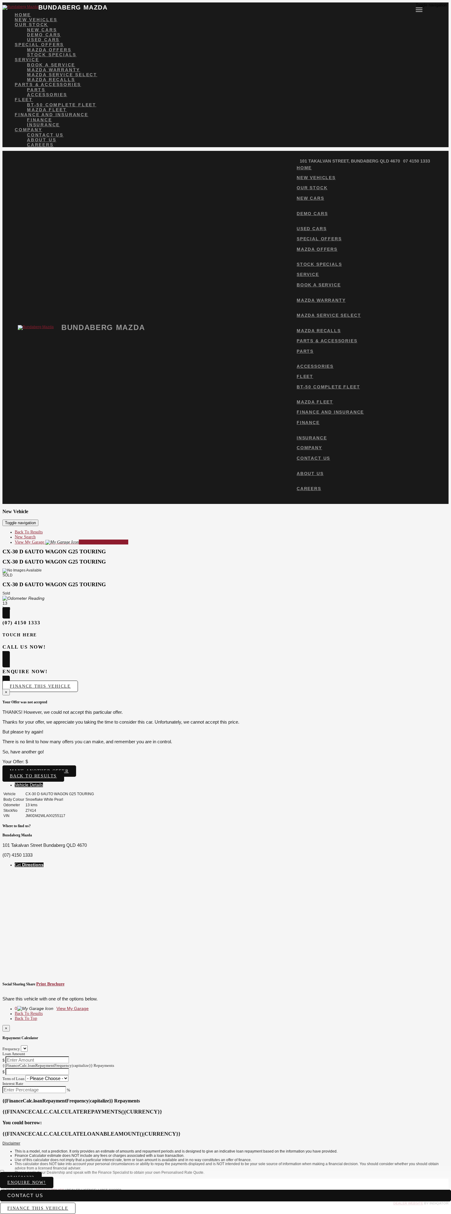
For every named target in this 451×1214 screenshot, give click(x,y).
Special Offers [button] (39, 44)
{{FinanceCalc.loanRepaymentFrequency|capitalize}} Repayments (58, 1065)
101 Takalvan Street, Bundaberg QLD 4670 (350, 161)
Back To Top (26, 1018)
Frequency (11, 1049)
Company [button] (28, 129)
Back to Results (33, 776)
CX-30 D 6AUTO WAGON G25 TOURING (54, 551)
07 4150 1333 (416, 161)
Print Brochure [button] (50, 984)
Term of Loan (13, 1078)
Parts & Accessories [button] (48, 84)
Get (29, 864)
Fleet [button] (24, 99)
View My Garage (71, 542)
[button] (225, 1143)
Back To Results (29, 532)
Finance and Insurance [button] (51, 114)
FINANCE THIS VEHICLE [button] (37, 1208)
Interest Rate (12, 1083)
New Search (25, 537)
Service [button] (27, 59)
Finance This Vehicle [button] (40, 686)
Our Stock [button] (31, 24)
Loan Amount (13, 1053)
